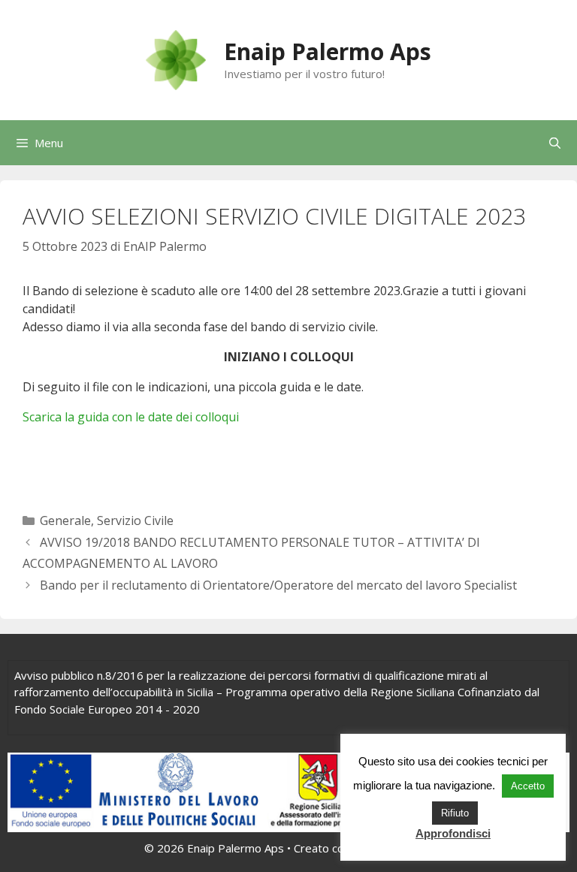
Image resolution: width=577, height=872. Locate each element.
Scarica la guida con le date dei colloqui (131, 417)
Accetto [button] (528, 786)
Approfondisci (453, 833)
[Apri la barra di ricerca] (555, 142)
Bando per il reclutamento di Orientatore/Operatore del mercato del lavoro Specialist (278, 585)
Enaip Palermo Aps (327, 51)
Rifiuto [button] (455, 813)
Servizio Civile (135, 520)
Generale (65, 520)
